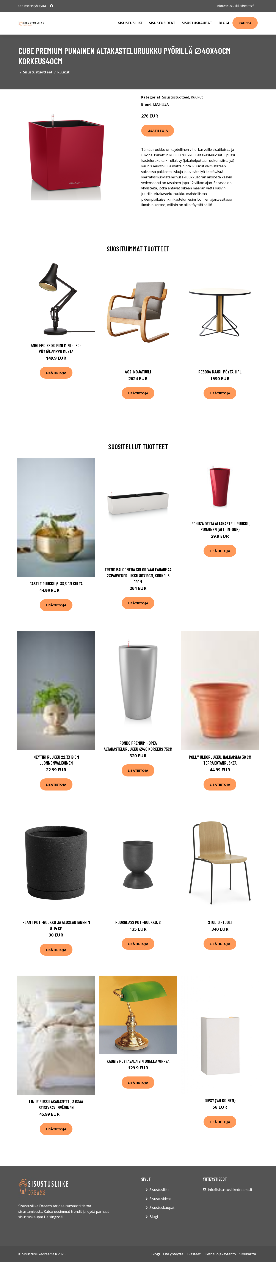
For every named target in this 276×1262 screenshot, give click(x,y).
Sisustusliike (130, 23)
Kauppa (245, 23)
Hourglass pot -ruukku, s (138, 922)
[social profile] (51, 6)
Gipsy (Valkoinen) (220, 1100)
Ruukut (63, 72)
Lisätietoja (157, 130)
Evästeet (194, 1254)
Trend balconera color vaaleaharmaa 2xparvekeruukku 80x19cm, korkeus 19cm (138, 575)
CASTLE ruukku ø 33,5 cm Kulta (56, 583)
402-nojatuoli (138, 371)
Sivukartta (247, 1254)
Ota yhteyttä (173, 1254)
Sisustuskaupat (197, 23)
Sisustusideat (162, 23)
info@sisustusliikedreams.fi (235, 6)
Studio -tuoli (220, 922)
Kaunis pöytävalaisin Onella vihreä (138, 1061)
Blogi (224, 23)
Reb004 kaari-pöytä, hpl (220, 371)
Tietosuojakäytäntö (220, 1254)
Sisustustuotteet (38, 72)
